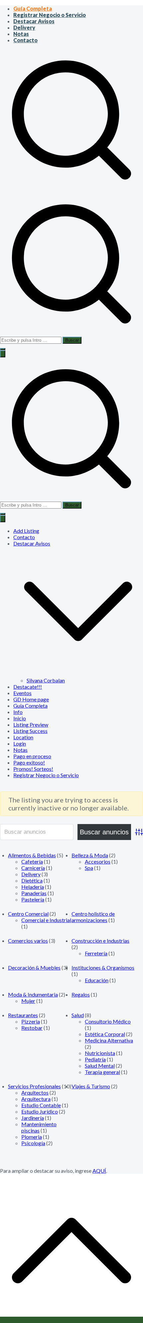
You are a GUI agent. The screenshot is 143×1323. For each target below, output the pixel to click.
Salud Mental (100, 1065)
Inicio (19, 718)
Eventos (22, 693)
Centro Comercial (28, 913)
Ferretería (96, 953)
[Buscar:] (71, 267)
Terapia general (102, 1072)
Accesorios (97, 861)
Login (19, 743)
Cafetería (32, 861)
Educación (96, 980)
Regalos (81, 994)
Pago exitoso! (29, 762)
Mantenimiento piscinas (39, 1127)
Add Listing (26, 531)
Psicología (33, 1143)
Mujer (28, 1001)
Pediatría (95, 1059)
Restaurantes (23, 1015)
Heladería (32, 887)
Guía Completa (32, 8)
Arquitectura (36, 1099)
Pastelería (32, 899)
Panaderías (34, 893)
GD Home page (31, 699)
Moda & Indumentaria (33, 994)
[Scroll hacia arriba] (71, 1320)
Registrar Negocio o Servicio (49, 15)
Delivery (24, 27)
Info (18, 712)
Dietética (32, 880)
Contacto (25, 40)
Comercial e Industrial (46, 920)
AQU (98, 1170)
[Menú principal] (2, 353)
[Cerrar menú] (2, 518)
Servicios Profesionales (34, 1086)
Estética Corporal (105, 1034)
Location (23, 737)
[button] (2, 349)
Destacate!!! (27, 686)
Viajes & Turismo (91, 1086)
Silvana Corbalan (46, 680)
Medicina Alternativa (109, 1040)
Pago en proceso (32, 756)
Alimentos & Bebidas (32, 855)
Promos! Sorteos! (33, 769)
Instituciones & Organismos (103, 967)
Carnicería (33, 868)
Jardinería (32, 1118)
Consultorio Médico (108, 1021)
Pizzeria (30, 1021)
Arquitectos (35, 1092)
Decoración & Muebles (34, 967)
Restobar (32, 1027)
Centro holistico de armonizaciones (93, 916)
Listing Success (30, 731)
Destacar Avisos (34, 21)
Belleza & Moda (90, 855)
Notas (21, 34)
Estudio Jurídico (39, 1111)
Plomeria (31, 1137)
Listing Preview (30, 724)
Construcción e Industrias (100, 940)
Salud (78, 1015)
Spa (89, 868)
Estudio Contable (41, 1105)
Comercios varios (28, 940)
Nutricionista (100, 1053)
